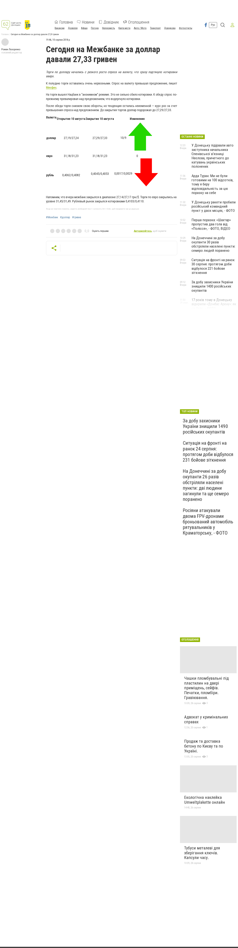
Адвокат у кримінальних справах (206, 719)
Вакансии (59, 28)
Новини (88, 22)
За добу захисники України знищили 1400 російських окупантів (212, 286)
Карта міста (124, 28)
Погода (95, 28)
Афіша (84, 28)
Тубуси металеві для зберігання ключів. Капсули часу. (202, 853)
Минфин (51, 87)
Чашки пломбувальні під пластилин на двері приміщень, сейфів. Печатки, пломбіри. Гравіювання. (206, 688)
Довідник (111, 22)
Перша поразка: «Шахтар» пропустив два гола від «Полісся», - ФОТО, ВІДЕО (211, 224)
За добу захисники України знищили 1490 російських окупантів (205, 426)
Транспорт (155, 28)
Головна (66, 22)
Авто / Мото (140, 28)
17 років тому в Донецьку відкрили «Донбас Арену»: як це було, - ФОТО (213, 304)
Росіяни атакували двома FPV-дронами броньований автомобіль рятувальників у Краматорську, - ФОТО (208, 521)
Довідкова (169, 28)
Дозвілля (73, 28)
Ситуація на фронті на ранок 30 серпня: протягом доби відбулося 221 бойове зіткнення (213, 266)
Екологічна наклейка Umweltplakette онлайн (204, 800)
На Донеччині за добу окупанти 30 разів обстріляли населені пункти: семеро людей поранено (213, 244)
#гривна (76, 217)
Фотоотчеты (185, 28)
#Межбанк (52, 217)
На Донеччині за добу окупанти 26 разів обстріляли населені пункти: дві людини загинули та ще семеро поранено (206, 485)
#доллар (65, 217)
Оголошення (138, 22)
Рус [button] (213, 25)
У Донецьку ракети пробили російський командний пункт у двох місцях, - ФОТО (213, 206)
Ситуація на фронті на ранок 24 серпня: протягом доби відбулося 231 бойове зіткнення (208, 451)
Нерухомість (108, 28)
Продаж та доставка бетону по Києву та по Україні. (203, 746)
